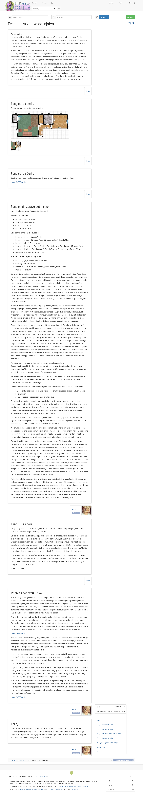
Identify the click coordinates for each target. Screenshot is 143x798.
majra (74, 509)
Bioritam (34, 789)
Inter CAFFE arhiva (18, 182)
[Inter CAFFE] (17, 6)
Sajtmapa (111, 789)
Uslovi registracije (82, 786)
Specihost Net (53, 789)
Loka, (101, 747)
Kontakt (110, 785)
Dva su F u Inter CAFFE (40, 777)
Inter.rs (22, 789)
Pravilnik (60, 786)
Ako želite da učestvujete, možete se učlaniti (111, 711)
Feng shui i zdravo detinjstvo (109, 734)
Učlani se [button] (130, 17)
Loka (88, 91)
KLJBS (60, 789)
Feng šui (130, 23)
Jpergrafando (76, 789)
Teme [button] (44, 3)
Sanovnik (28, 789)
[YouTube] (134, 3)
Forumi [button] (35, 3)
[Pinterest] (129, 3)
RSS (109, 781)
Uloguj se (104, 17)
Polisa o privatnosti (70, 786)
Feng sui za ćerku (105, 725)
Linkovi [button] (112, 3)
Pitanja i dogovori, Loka (108, 742)
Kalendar (41, 789)
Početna (12, 760)
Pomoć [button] (122, 3)
